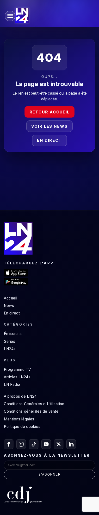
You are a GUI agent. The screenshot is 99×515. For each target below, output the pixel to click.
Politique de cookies (22, 426)
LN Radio (12, 384)
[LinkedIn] (71, 444)
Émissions (13, 333)
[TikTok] (33, 444)
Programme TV (17, 369)
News (9, 305)
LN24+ (10, 349)
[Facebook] (8, 444)
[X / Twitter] (58, 444)
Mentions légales (19, 419)
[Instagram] (21, 444)
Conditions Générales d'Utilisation (34, 404)
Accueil (10, 298)
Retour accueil (50, 112)
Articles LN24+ (17, 377)
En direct (49, 140)
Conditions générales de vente (31, 411)
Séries (9, 341)
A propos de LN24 (20, 396)
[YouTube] (46, 444)
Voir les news (49, 126)
